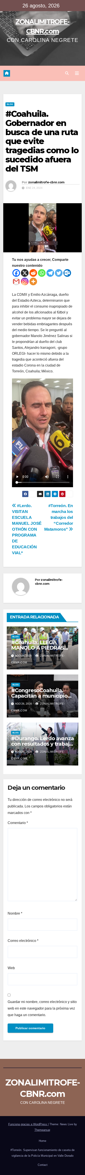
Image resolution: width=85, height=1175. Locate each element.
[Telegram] (50, 273)
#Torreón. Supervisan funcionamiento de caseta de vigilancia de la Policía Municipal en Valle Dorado (42, 1152)
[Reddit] (33, 273)
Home (42, 1140)
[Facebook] (16, 273)
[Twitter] (59, 273)
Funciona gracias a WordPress (28, 1124)
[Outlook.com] (67, 273)
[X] (25, 273)
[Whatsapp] (42, 273)
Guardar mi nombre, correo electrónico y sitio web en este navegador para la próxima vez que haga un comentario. (42, 1008)
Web (11, 968)
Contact (43, 1164)
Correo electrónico (23, 941)
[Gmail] (16, 281)
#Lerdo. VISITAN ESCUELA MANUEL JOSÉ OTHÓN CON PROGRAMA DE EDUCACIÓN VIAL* (27, 529)
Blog (10, 104)
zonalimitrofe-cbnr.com (46, 182)
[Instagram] (25, 281)
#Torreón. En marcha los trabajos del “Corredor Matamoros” (58, 517)
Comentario (18, 823)
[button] (67, 73)
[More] (33, 281)
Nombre (15, 913)
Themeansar (42, 1130)
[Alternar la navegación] (77, 73)
